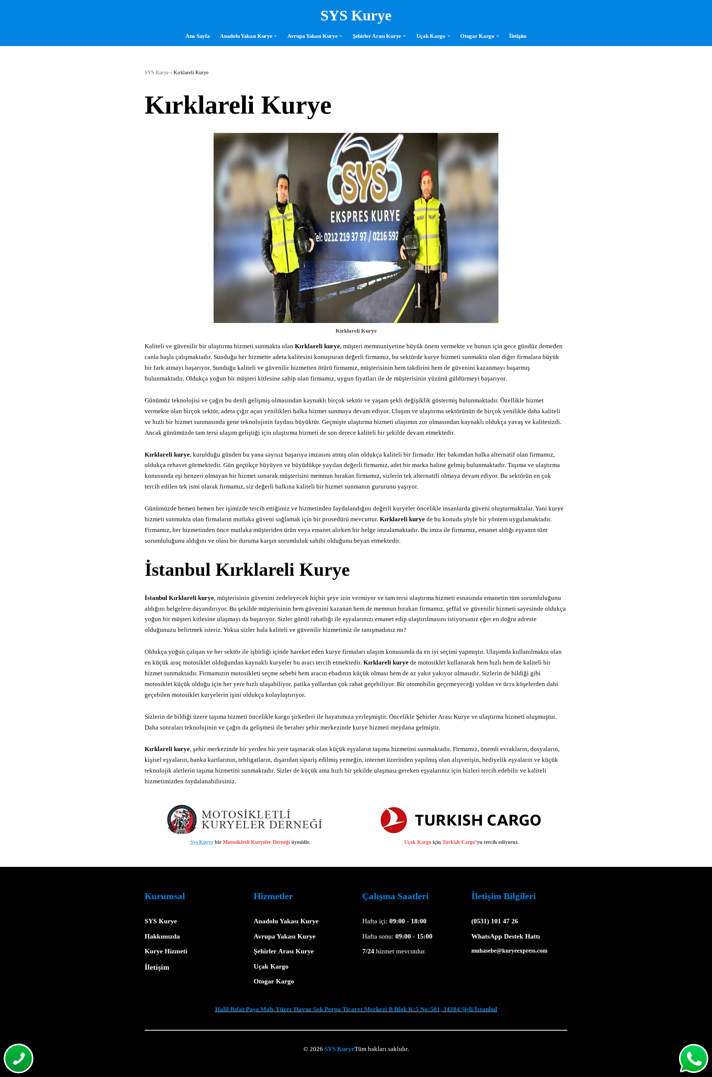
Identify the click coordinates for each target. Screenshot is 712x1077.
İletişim (518, 35)
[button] (275, 36)
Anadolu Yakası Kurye (286, 921)
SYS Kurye (157, 72)
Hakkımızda (162, 936)
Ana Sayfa (197, 35)
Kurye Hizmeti (166, 951)
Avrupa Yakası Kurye (285, 936)
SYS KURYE (185, 1066)
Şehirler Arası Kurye (284, 951)
